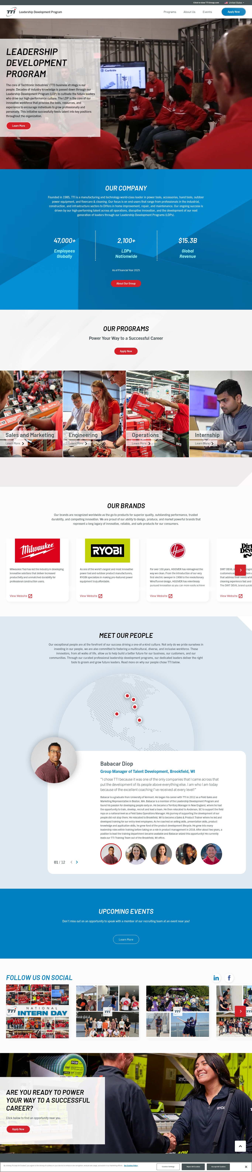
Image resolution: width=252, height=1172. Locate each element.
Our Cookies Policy (131, 1165)
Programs (170, 11)
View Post (21, 1032)
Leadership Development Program (40, 12)
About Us (189, 11)
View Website (18, 595)
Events (207, 11)
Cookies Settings (168, 1167)
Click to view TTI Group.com (206, 2)
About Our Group (126, 283)
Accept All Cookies (218, 1167)
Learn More (18, 125)
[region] (126, 1167)
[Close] (246, 1167)
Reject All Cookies (193, 1167)
